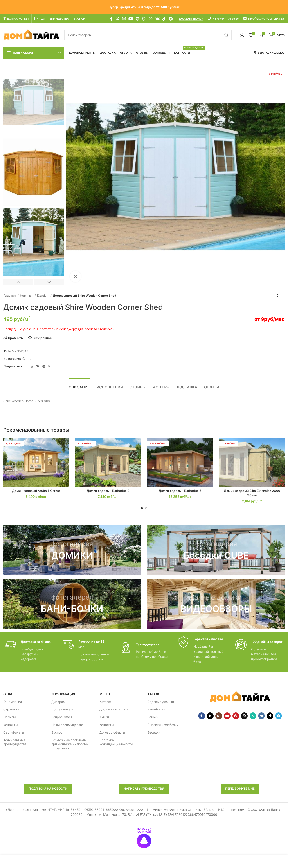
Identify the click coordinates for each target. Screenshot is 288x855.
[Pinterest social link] (137, 18)
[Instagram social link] (124, 18)
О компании (12, 702)
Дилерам (58, 702)
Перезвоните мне (240, 788)
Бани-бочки (156, 709)
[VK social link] (157, 18)
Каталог (105, 702)
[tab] (79, 385)
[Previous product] (273, 296)
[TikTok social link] (164, 18)
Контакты (10, 725)
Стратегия (11, 709)
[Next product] (282, 296)
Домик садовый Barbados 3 (108, 491)
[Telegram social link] (170, 18)
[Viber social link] (50, 366)
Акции (104, 717)
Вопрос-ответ (61, 717)
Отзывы (9, 717)
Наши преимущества (67, 725)
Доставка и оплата (113, 709)
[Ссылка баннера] (72, 550)
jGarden (43, 295)
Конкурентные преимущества (15, 742)
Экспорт (57, 732)
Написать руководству (144, 788)
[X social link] (117, 18)
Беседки (153, 732)
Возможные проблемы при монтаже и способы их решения (69, 744)
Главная (9, 295)
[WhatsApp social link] (151, 18)
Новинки (27, 295)
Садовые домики (160, 702)
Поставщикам (62, 709)
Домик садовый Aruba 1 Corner (36, 491)
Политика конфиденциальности (116, 742)
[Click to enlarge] (75, 276)
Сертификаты (13, 732)
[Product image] (36, 462)
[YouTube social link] (130, 18)
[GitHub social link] (144, 18)
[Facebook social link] (111, 18)
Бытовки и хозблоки (162, 725)
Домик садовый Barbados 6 (180, 491)
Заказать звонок (191, 18)
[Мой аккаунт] (241, 35)
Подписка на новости (48, 788)
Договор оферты (112, 732)
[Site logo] (31, 35)
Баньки (152, 717)
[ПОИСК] (226, 35)
